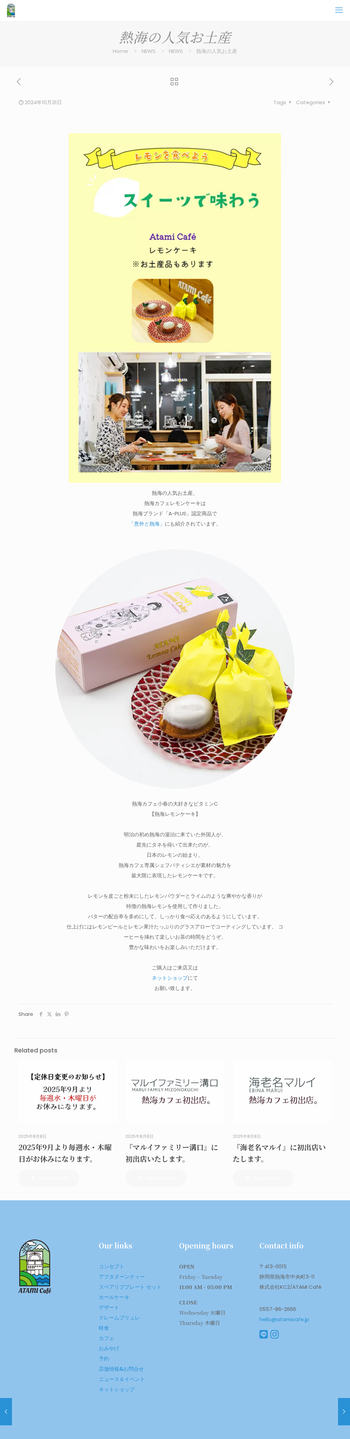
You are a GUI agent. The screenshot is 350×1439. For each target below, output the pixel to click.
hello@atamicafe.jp (284, 1319)
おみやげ (109, 1348)
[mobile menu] (339, 10)
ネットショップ (170, 977)
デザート (109, 1307)
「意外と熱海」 (147, 523)
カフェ (106, 1338)
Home (120, 51)
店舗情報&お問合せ (121, 1368)
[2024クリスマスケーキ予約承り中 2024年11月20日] (344, 1411)
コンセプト (111, 1266)
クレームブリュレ (119, 1317)
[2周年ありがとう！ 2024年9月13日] (6, 1411)
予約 (104, 1358)
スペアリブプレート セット (130, 1286)
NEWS (149, 51)
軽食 (104, 1327)
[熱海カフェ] (11, 10)
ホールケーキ (114, 1297)
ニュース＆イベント (122, 1379)
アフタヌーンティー (122, 1276)
